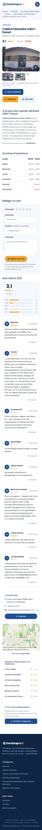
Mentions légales (9, 808)
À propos (6, 800)
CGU (21, 820)
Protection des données (13, 822)
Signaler (33, 342)
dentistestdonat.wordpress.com (21, 610)
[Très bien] (26, 209)
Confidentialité (29, 820)
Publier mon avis (17, 259)
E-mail (17, 226)
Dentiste (14, 11)
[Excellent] (30, 209)
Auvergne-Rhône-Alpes (30, 11)
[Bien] (23, 209)
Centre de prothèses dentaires (15, 774)
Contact (5, 804)
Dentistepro (15, 4)
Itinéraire (11, 99)
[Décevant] (17, 209)
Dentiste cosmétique (11, 788)
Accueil (5, 11)
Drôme (7, 14)
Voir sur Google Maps (21, 653)
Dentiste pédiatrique (11, 778)
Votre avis (9, 237)
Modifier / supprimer (22, 721)
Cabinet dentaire (9, 770)
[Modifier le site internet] (37, 610)
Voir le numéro (14, 92)
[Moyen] (20, 209)
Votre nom (9, 215)
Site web (29, 99)
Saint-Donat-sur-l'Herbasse (24, 14)
